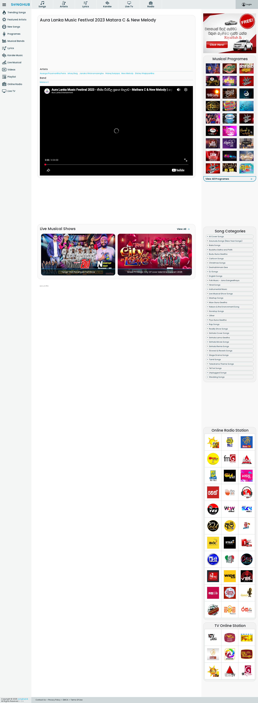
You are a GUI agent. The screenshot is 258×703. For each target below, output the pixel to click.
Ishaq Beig (73, 73)
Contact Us (41, 700)
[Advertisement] (116, 46)
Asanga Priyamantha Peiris (53, 73)
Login (249, 4)
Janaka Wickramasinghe (91, 73)
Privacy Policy (54, 700)
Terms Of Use (76, 700)
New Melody (127, 73)
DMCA (65, 700)
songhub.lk (23, 699)
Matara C (44, 82)
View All (181, 229)
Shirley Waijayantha (144, 73)
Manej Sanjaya (112, 73)
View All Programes (217, 179)
